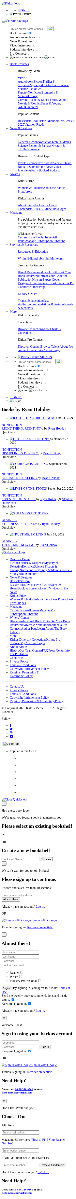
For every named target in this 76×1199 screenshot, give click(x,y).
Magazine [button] (16, 212)
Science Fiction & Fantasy (34, 145)
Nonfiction (35, 92)
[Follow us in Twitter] (11, 729)
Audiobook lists (54, 121)
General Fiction (28, 142)
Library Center (27, 293)
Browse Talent (50, 346)
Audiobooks (26, 81)
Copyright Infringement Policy (29, 668)
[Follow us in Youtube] (11, 736)
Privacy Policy (19, 661)
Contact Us (17, 686)
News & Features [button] (21, 128)
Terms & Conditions (23, 665)
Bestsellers (24, 121)
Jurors (28, 191)
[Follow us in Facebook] (11, 725)
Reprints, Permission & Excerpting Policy (24, 674)
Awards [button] (15, 174)
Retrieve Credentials (52, 1165)
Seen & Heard (62, 163)
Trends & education (30, 300)
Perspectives (35, 163)
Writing (22, 258)
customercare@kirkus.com (17, 1092)
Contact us (16, 657)
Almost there (10, 899)
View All (23, 78)
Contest (37, 650)
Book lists (37, 121)
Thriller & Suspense (31, 562)
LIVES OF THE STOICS (19, 499)
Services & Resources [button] (24, 244)
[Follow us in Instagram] (11, 733)
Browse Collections (30, 329)
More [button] (13, 311)
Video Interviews (21, 45)
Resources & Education (33, 251)
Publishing (43, 258)
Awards (48, 163)
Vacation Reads (34, 124)
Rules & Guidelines (45, 209)
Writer (14, 976)
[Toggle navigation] (3, 22)
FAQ (45, 650)
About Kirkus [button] (18, 647)
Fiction (38, 81)
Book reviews (19, 33)
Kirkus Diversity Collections (28, 639)
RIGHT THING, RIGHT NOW (23, 428)
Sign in (7, 988)
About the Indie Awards (33, 205)
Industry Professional (23, 980)
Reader (15, 972)
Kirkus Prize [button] (18, 595)
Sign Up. (43, 1172)
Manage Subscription (39, 241)
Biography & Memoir (47, 570)
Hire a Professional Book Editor (30, 621)
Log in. (40, 906)
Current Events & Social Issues (38, 99)
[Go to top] (11, 744)
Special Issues (44, 237)
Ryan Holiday (57, 428)
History (32, 96)
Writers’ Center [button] (19, 617)
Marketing (56, 258)
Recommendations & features (45, 304)
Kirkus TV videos (49, 588)
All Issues (33, 610)
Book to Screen (28, 166)
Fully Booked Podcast (45, 170)
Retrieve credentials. (40, 927)
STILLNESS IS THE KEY (20, 524)
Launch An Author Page (44, 350)
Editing (32, 258)
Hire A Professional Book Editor (38, 272)
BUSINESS (9, 520)
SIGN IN (24, 10)
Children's (31, 107)
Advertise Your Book (43, 283)
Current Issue (26, 237)
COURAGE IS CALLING (20, 478)
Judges (62, 209)
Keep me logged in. (15, 1003)
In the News (45, 166)
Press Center (56, 650)
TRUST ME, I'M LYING (18, 545)
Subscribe (59, 241)
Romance (63, 85)
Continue (46, 859)
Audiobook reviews (23, 37)
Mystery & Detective (43, 85)
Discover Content (29, 346)
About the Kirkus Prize (49, 599)
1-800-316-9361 (24, 1089)
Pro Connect (18, 53)
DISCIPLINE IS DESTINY (20, 453)
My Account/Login (32, 643)
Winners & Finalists (30, 188)
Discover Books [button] (20, 559)
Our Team (25, 650)
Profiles (23, 163)
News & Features (21, 41)
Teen (54, 142)
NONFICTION (12, 425)
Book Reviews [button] (19, 64)
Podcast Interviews (22, 49)
